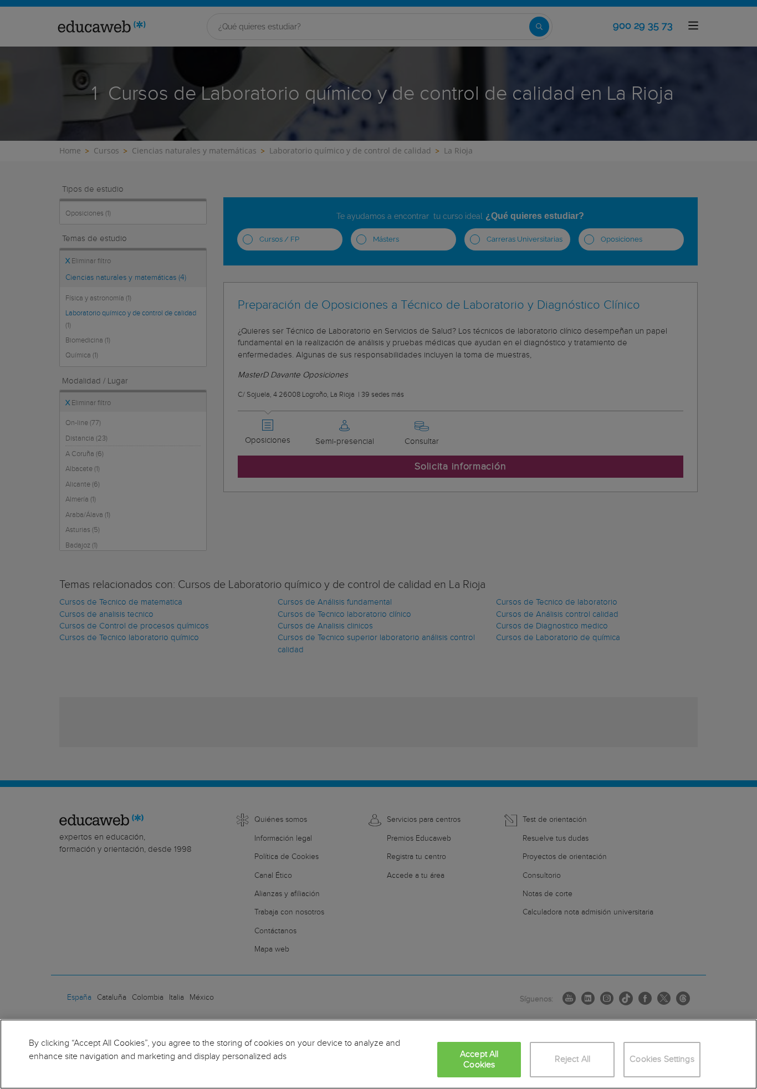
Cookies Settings (662, 1059)
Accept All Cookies (479, 1059)
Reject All (573, 1059)
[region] (378, 1054)
